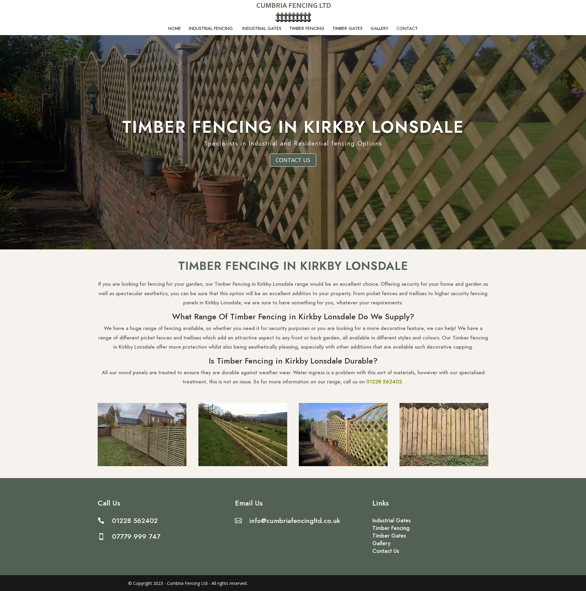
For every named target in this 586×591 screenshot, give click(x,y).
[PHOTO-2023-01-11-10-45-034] (242, 464)
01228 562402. (384, 381)
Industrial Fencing (211, 29)
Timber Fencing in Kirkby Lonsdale (293, 127)
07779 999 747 (136, 536)
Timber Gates (347, 29)
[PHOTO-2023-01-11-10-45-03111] (142, 464)
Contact (407, 29)
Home (174, 29)
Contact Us (293, 160)
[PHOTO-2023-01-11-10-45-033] (444, 464)
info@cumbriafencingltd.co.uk (294, 520)
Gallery (380, 29)
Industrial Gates (261, 29)
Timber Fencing (306, 29)
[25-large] (343, 464)
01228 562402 (135, 520)
